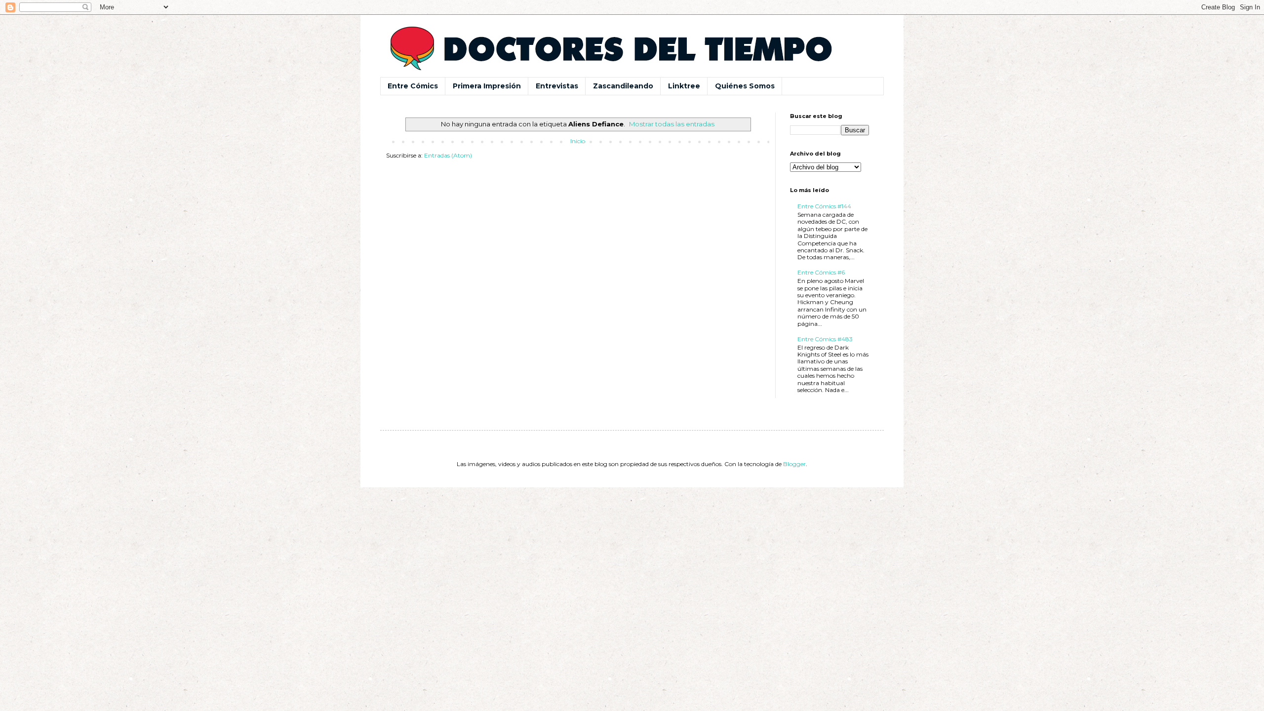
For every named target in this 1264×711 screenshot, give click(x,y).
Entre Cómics (413, 85)
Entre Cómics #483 (825, 339)
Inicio (577, 141)
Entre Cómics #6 (821, 272)
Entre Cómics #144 (824, 206)
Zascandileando (623, 85)
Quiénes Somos (745, 85)
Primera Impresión (487, 85)
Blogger (794, 464)
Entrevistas (557, 85)
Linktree (684, 85)
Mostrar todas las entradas (671, 124)
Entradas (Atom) (448, 155)
